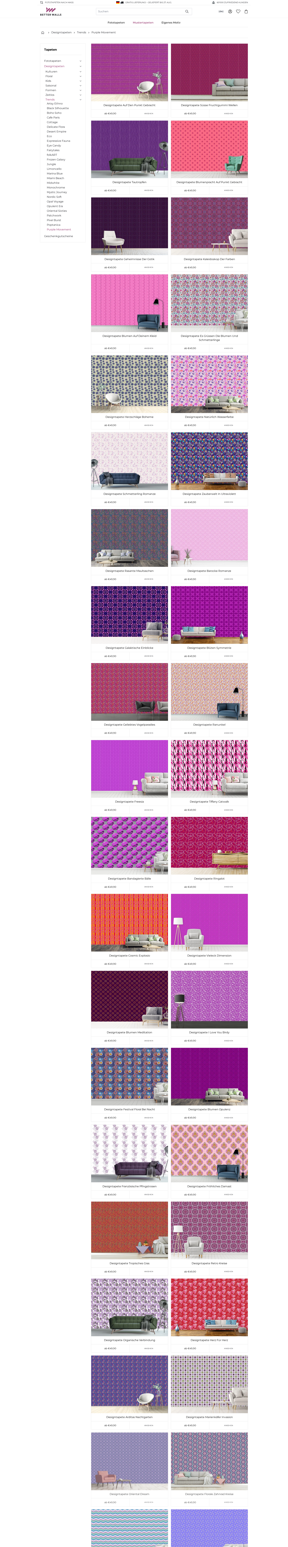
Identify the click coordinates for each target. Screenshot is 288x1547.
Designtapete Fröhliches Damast (209, 1186)
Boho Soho (54, 112)
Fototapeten (116, 22)
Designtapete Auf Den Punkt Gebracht (130, 105)
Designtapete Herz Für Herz (209, 1340)
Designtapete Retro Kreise (209, 1263)
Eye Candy (54, 145)
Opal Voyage (55, 201)
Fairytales (53, 150)
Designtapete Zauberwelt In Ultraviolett (209, 494)
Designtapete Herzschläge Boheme (130, 417)
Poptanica (53, 224)
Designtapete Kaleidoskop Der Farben (209, 259)
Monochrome (56, 187)
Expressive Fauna (58, 140)
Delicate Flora (56, 126)
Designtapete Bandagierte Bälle (129, 878)
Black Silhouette (58, 108)
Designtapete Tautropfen (129, 182)
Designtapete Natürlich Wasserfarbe (209, 417)
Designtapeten (61, 32)
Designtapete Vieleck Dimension (209, 955)
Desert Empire (56, 131)
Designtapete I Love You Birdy (209, 1032)
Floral (49, 76)
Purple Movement (104, 32)
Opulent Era (55, 206)
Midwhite (53, 182)
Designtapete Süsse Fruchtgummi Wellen (209, 105)
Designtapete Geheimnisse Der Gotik (129, 259)
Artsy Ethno (55, 103)
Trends (81, 32)
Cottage (52, 122)
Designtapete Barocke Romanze (209, 570)
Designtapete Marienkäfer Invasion (209, 1417)
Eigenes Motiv (171, 22)
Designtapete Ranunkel (209, 724)
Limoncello (54, 168)
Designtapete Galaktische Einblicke (129, 647)
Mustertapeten (143, 22)
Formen (51, 90)
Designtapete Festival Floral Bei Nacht (129, 1109)
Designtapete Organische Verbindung (129, 1340)
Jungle (51, 164)
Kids (48, 80)
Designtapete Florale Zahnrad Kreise (209, 1494)
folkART (52, 154)
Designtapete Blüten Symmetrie (209, 647)
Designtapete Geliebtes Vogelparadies (129, 724)
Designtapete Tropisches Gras (130, 1263)
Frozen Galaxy (56, 159)
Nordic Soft (54, 196)
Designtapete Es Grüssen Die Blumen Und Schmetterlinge (209, 338)
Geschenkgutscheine (58, 236)
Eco (49, 136)
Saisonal (51, 85)
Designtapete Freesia (129, 801)
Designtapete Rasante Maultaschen (130, 570)
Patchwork (54, 215)
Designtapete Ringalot (209, 878)
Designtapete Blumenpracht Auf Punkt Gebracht (209, 182)
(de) (221, 11)
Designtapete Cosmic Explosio (129, 955)
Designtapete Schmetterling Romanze (130, 494)
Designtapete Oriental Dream (129, 1494)
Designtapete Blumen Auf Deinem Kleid (129, 336)
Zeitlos (50, 94)
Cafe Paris (53, 117)
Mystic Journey (57, 192)
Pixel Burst (54, 220)
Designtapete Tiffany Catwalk (209, 801)
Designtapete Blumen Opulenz (209, 1109)
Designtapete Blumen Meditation (129, 1032)
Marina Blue (55, 173)
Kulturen (51, 71)
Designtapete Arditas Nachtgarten (129, 1417)
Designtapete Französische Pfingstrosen (129, 1186)
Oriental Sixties (57, 210)
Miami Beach (55, 178)
